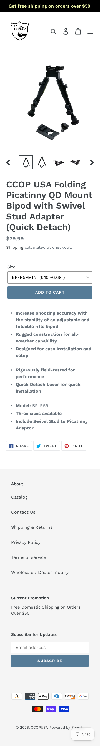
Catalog (19, 497)
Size (11, 267)
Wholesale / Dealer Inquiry (40, 572)
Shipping (14, 247)
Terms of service (28, 557)
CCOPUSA (39, 727)
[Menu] (90, 31)
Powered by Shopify (66, 727)
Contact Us (23, 512)
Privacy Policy (26, 542)
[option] (26, 162)
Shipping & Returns (31, 527)
